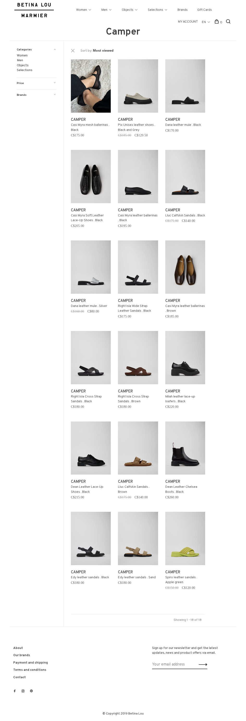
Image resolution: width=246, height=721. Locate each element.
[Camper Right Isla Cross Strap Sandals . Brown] (138, 358)
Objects (127, 10)
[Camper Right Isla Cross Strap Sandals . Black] (91, 358)
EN (204, 22)
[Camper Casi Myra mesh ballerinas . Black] (91, 87)
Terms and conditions (29, 670)
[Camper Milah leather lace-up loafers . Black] (185, 358)
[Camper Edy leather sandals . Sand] (138, 539)
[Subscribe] (201, 664)
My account (188, 22)
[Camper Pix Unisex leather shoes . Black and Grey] (138, 87)
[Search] (229, 22)
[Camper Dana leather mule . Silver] (91, 268)
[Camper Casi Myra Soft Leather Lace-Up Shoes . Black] (91, 177)
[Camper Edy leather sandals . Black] (91, 539)
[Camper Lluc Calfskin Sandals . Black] (185, 177)
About (18, 648)
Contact (19, 677)
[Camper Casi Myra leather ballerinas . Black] (138, 177)
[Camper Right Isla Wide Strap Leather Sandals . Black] (138, 268)
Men (104, 10)
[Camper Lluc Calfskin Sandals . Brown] (138, 449)
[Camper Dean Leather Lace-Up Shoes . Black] (91, 449)
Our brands (21, 655)
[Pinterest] (31, 691)
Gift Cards (204, 10)
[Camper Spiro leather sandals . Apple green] (185, 539)
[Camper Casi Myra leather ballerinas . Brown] (185, 268)
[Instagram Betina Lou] (23, 691)
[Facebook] (14, 691)
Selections (155, 10)
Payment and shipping (30, 663)
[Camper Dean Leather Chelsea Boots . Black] (185, 449)
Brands (183, 10)
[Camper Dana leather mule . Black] (185, 87)
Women (81, 10)
